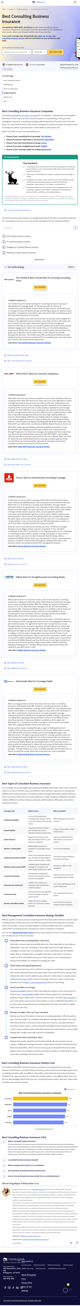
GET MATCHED (56, 52)
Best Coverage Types (11, 89)
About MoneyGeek (29, 1275)
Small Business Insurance (57, 1268)
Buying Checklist (10, 93)
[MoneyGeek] (38, 2)
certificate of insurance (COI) (21, 979)
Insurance (11, 9)
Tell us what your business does (13, 47)
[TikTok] (13, 1288)
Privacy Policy (27, 1283)
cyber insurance (69, 997)
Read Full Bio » (17, 1243)
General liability (27, 994)
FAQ (5, 101)
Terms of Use (27, 1287)
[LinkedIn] (17, 1288)
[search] (75, 2)
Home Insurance (39, 1265)
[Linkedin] (71, 1243)
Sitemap (25, 1291)
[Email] (77, 1243)
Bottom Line (8, 97)
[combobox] (34, 52)
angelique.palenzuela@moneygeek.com (36, 1239)
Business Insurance (22, 9)
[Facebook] (5, 1288)
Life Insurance (68, 1265)
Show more (39, 259)
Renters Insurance (54, 1265)
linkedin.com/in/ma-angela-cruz (30, 1236)
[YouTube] (21, 1288)
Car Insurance (26, 1265)
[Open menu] (2, 2)
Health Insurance (27, 1268)
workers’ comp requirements (34, 982)
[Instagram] (9, 1288)
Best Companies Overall (12, 80)
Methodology (8, 85)
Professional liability (18, 991)
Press (24, 1279)
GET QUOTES (40, 287)
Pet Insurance (41, 1268)
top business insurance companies (24, 115)
